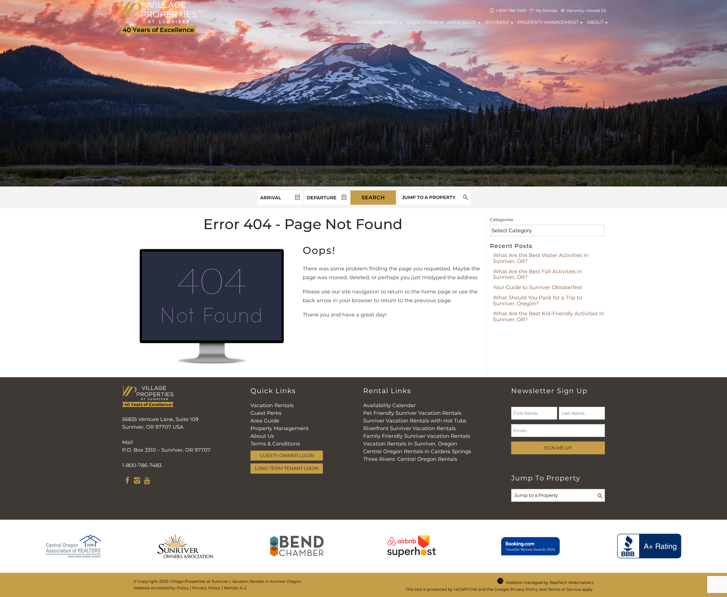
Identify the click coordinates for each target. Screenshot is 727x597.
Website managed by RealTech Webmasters (550, 582)
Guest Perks (422, 22)
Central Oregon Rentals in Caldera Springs (417, 451)
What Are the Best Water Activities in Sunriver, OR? (540, 258)
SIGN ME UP (558, 448)
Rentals (375, 22)
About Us (262, 436)
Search (373, 197)
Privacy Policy (206, 588)
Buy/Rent (497, 22)
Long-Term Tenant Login (287, 468)
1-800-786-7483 (142, 465)
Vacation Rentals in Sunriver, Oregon (410, 444)
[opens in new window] (127, 481)
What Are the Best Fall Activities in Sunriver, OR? (537, 274)
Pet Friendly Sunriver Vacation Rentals (412, 413)
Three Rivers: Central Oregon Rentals (410, 459)
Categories (501, 219)
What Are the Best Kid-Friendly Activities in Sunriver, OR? (548, 316)
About (595, 22)
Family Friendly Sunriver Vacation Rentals (416, 436)
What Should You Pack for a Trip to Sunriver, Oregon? (537, 301)
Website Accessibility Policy (161, 588)
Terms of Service (564, 589)
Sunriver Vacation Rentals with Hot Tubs (414, 421)
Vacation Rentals (272, 405)
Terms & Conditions (275, 444)
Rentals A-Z (235, 588)
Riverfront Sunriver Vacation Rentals (409, 428)
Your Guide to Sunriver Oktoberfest (537, 287)
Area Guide (462, 22)
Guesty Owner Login (287, 455)
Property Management (548, 22)
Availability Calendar (389, 405)
